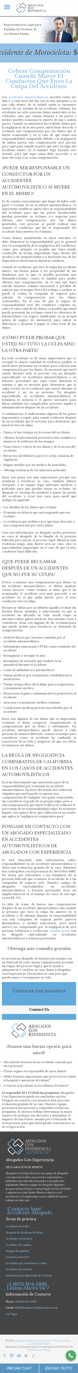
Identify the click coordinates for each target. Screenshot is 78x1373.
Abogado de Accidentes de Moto (24, 1232)
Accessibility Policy (39, 1343)
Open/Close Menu (7, 7)
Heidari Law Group (39, 1349)
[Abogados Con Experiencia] (30, 8)
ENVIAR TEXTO (58, 1368)
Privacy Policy (62, 1340)
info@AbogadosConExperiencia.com (36, 1307)
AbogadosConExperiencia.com (33, 1340)
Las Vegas (11, 1314)
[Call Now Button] (71, 1355)
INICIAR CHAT (19, 1368)
